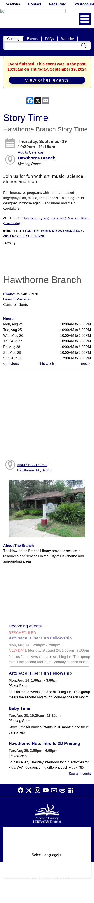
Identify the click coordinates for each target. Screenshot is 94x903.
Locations (11, 4)
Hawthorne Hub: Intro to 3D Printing (44, 743)
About (47, 832)
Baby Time (19, 708)
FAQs (49, 39)
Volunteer (47, 866)
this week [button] (46, 364)
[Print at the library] (63, 790)
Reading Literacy (51, 230)
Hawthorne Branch (37, 158)
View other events (47, 80)
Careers (47, 874)
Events (32, 39)
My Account (84, 4)
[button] (84, 19)
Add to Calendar (30, 152)
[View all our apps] (72, 790)
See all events (80, 773)
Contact (34, 4)
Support (47, 840)
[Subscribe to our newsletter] (55, 790)
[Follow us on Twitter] (30, 790)
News (47, 849)
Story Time (32, 230)
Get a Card (57, 4)
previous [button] (12, 364)
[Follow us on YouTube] (47, 790)
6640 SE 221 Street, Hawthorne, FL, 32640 (34, 467)
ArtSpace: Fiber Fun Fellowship (40, 638)
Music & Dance (74, 230)
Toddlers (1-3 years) (36, 218)
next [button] (85, 364)
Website (67, 39)
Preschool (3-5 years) (64, 218)
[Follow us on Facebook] (22, 790)
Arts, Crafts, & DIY (15, 236)
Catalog (13, 39)
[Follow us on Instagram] (39, 790)
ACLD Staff (37, 236)
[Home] (47, 813)
